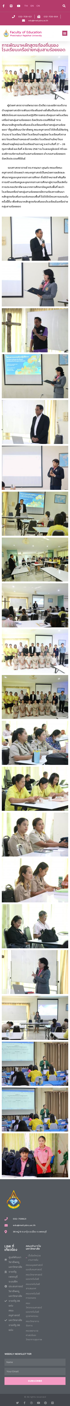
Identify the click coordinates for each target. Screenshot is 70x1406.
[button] (64, 33)
